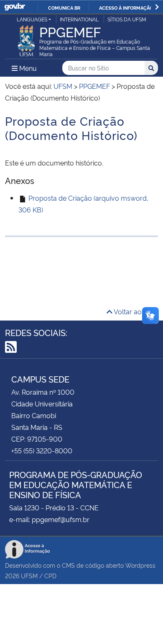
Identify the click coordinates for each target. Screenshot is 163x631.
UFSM (29, 575)
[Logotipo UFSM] (26, 38)
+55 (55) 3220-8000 (41, 450)
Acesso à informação (126, 7)
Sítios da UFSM (126, 19)
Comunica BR (64, 7)
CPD (50, 575)
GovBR (14, 7)
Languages (32, 19)
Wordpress (140, 565)
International (79, 19)
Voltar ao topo (135, 311)
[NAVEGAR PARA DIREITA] (157, 7)
